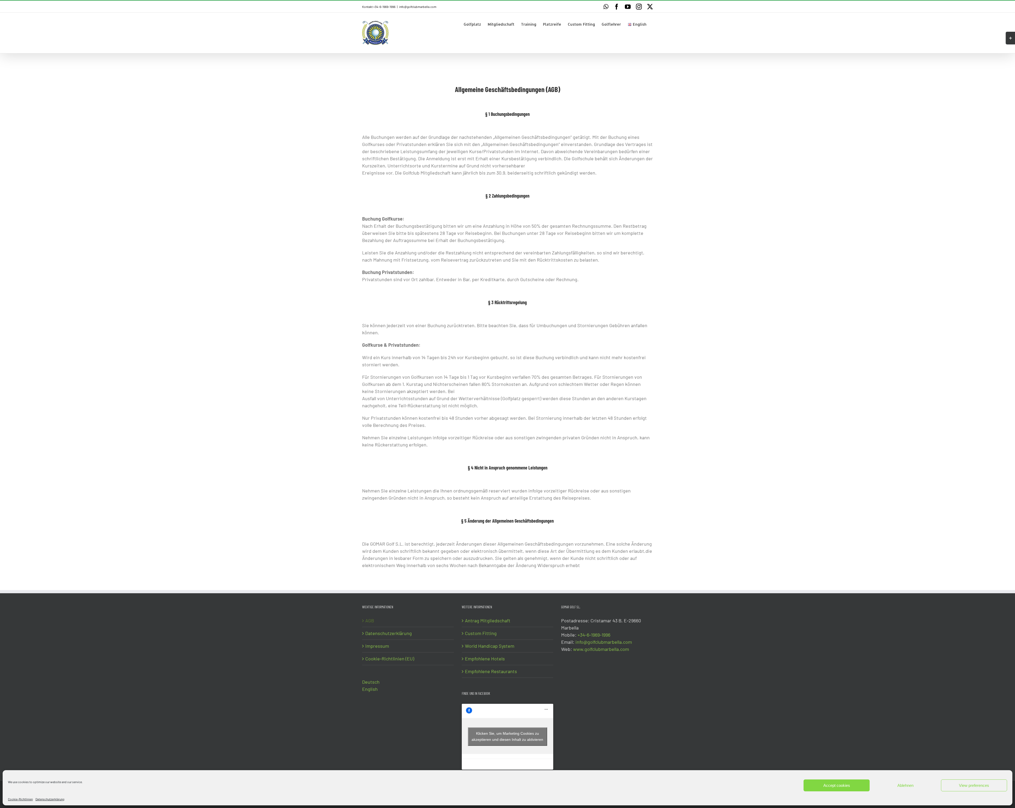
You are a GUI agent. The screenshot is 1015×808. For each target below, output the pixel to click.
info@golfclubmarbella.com (417, 6)
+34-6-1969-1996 (594, 635)
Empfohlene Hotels (485, 658)
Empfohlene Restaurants (491, 671)
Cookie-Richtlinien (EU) (389, 658)
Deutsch (371, 682)
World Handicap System (489, 646)
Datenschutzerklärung (49, 799)
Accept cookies (836, 785)
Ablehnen (905, 785)
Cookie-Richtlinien (20, 799)
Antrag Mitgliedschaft (487, 620)
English (370, 689)
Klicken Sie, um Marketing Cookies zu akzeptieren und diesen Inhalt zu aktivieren (507, 736)
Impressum (377, 646)
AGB (369, 620)
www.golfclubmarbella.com (601, 649)
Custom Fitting (481, 633)
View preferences (974, 785)
